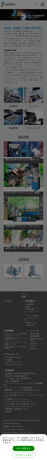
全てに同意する (24, 448)
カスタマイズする (24, 455)
